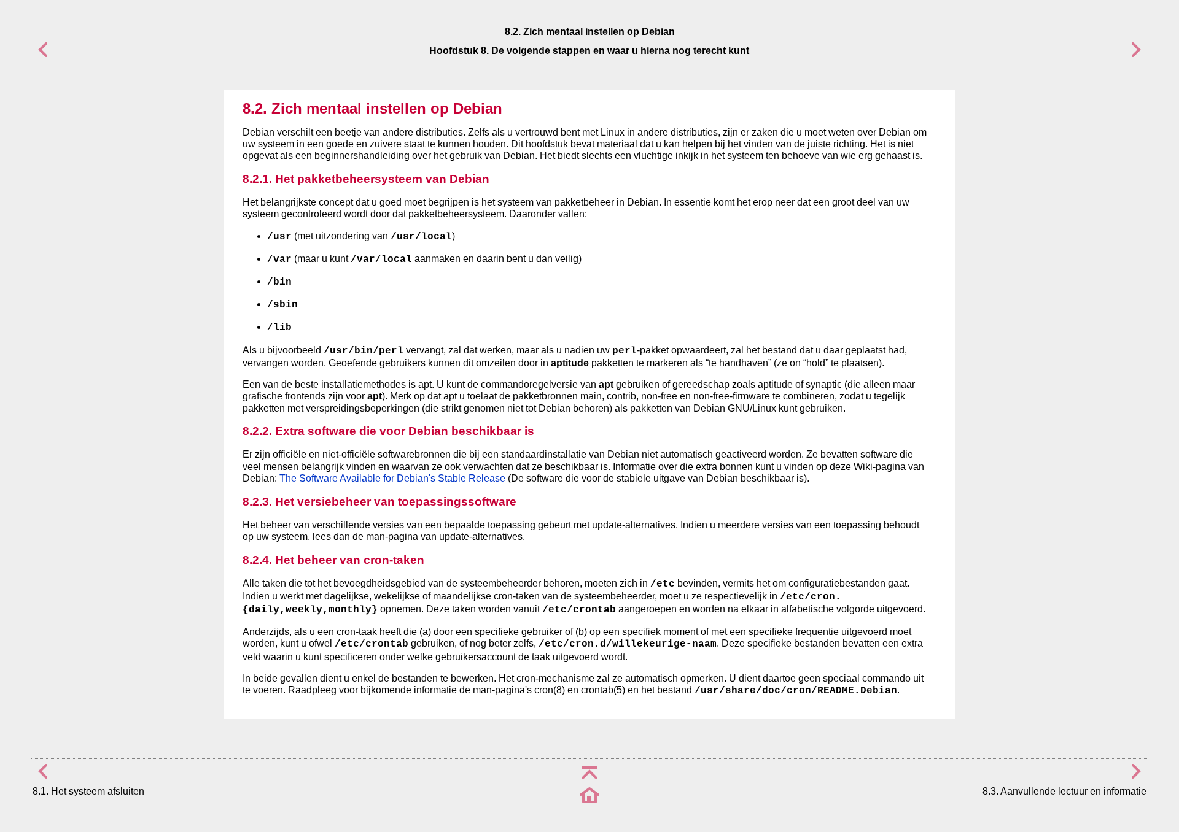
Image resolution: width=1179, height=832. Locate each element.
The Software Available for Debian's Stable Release (392, 478)
